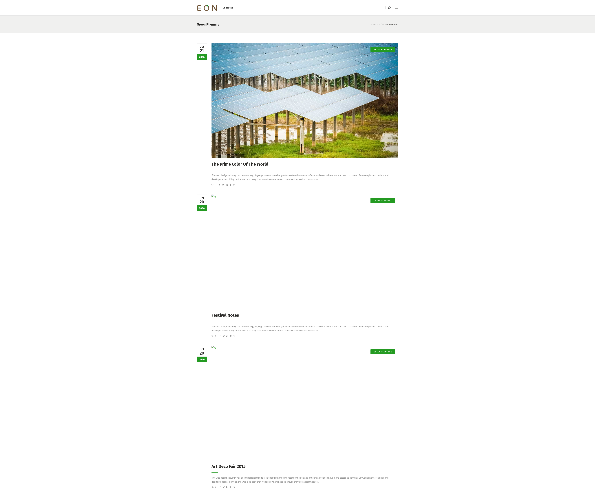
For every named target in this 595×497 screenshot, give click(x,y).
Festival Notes (225, 315)
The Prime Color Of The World (240, 164)
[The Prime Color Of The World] (305, 100)
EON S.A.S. (375, 24)
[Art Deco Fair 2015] (305, 403)
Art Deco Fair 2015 (229, 466)
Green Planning (383, 200)
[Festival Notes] (305, 252)
